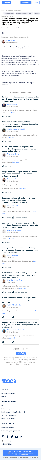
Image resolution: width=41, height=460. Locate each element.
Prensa (3, 396)
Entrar (36, 2)
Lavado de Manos (9, 13)
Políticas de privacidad (8, 409)
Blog (2, 406)
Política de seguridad (8, 418)
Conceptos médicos (7, 428)
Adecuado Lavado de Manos (24, 13)
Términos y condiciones (9, 415)
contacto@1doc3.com (10, 441)
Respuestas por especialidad (10, 431)
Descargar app (26, 2)
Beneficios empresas (8, 393)
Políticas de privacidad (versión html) (13, 412)
